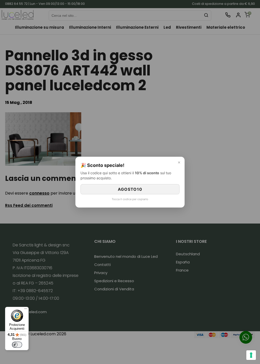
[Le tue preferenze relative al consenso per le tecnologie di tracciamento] (251, 355)
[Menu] (26, 310)
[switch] (17, 345)
